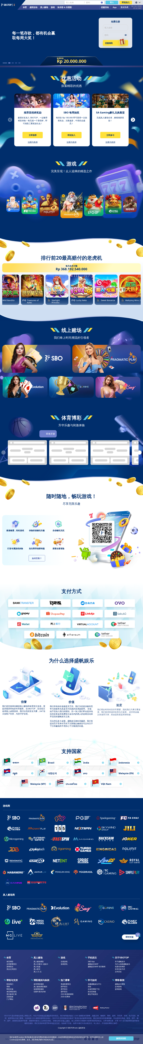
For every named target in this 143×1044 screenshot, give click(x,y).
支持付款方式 (120, 969)
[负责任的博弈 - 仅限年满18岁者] (54, 1007)
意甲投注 (64, 989)
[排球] (92, 433)
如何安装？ (37, 558)
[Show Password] (125, 35)
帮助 (8, 987)
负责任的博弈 (120, 967)
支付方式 (56, 1023)
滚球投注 (10, 967)
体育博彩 (10, 962)
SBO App (91, 962)
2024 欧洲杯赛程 (67, 994)
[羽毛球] (100, 433)
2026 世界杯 (65, 997)
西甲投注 (64, 987)
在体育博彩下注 (94, 989)
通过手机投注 (93, 994)
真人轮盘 (37, 967)
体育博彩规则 (39, 984)
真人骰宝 (37, 969)
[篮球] (68, 433)
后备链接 (10, 997)
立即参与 (110, 135)
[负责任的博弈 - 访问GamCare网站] (45, 1007)
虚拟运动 (33, 7)
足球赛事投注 (12, 964)
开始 (54, 368)
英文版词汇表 (12, 994)
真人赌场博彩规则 (40, 987)
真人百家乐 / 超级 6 (41, 964)
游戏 (53, 7)
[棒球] (76, 433)
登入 (112, 2)
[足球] (61, 433)
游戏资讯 (64, 964)
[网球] (84, 433)
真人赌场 (44, 7)
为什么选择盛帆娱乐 (122, 964)
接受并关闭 (121, 1038)
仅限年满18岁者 (40, 992)
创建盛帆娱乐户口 (94, 984)
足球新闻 (118, 987)
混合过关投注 (12, 969)
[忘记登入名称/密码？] (101, 2)
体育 (25, 7)
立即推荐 (33, 135)
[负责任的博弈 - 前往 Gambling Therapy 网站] (36, 1007)
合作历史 (118, 972)
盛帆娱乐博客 (120, 984)
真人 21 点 (37, 972)
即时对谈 (10, 989)
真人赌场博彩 (39, 962)
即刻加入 (126, 2)
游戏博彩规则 (39, 989)
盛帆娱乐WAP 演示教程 (96, 967)
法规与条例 (33, 142)
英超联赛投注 (66, 984)
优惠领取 (109, 43)
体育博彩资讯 (12, 992)
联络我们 (10, 984)
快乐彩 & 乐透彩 (65, 7)
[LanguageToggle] (138, 2)
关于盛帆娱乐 (120, 962)
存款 (89, 987)
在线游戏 (64, 962)
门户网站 (10, 999)
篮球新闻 (118, 989)
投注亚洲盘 (92, 992)
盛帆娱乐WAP (93, 964)
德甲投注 (64, 992)
